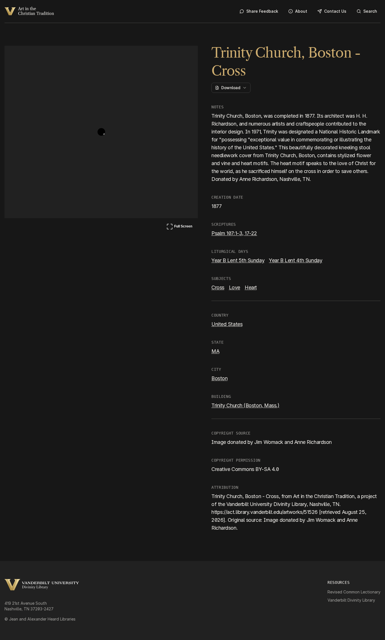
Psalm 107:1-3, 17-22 (234, 233)
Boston (219, 378)
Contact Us (335, 11)
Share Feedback (262, 11)
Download (230, 87)
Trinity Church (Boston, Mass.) (245, 405)
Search (370, 11)
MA (215, 351)
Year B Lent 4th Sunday (295, 260)
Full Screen (179, 227)
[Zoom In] (172, 55)
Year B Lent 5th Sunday (237, 260)
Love (234, 287)
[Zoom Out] (186, 55)
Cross (217, 287)
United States (226, 324)
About (301, 11)
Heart (251, 287)
